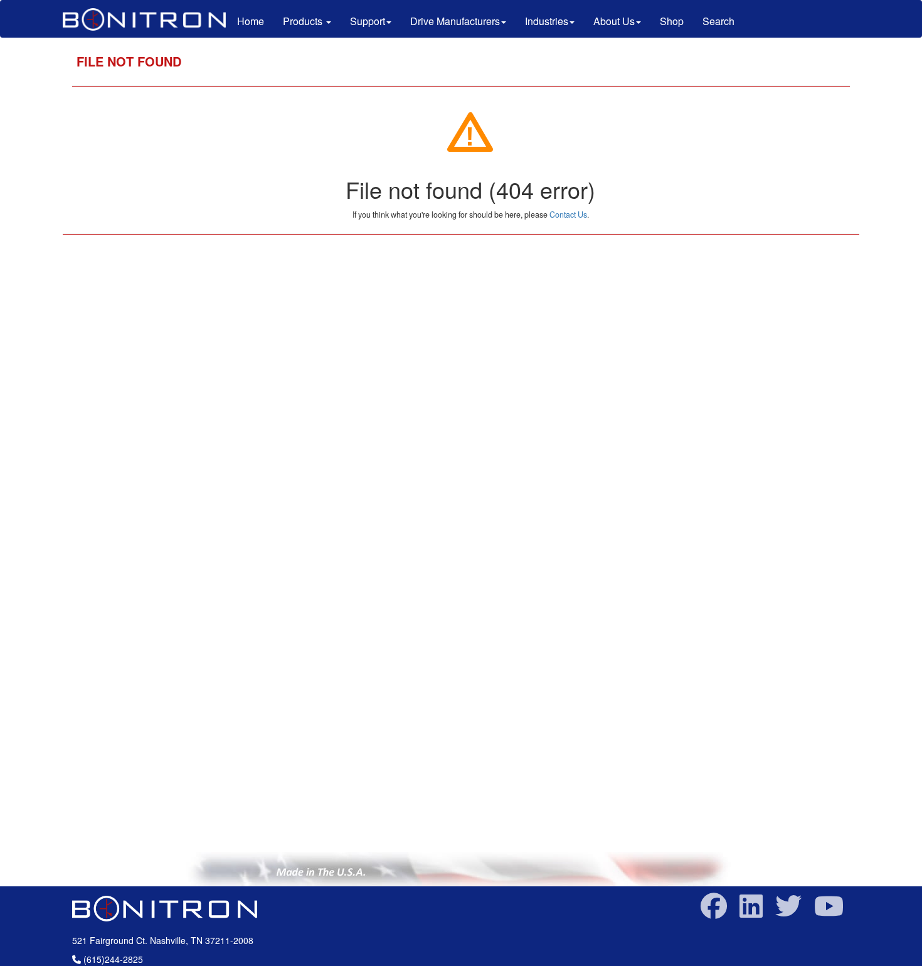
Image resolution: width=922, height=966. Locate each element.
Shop (672, 21)
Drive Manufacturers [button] (455, 21)
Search (718, 21)
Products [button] (304, 21)
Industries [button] (546, 21)
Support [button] (367, 21)
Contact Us (568, 214)
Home (255, 20)
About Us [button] (614, 21)
